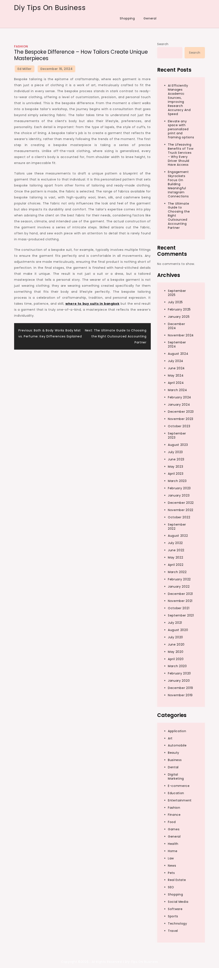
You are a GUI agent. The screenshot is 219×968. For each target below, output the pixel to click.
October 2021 (178, 608)
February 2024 (179, 397)
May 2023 (175, 466)
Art (170, 738)
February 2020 (179, 673)
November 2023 (180, 419)
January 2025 (178, 317)
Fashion (21, 46)
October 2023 (179, 426)
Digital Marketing (176, 776)
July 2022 (175, 543)
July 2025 (175, 302)
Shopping (127, 18)
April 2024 (176, 383)
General (150, 18)
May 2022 (175, 557)
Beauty (173, 753)
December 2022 (181, 503)
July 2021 (175, 623)
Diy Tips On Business (50, 7)
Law (171, 858)
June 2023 (176, 459)
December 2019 (180, 688)
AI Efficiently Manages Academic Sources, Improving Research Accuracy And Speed (179, 99)
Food (172, 822)
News (172, 865)
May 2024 (176, 375)
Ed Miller (24, 69)
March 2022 (177, 572)
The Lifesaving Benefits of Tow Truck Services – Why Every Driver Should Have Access (181, 154)
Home (173, 851)
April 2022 (175, 565)
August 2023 (178, 445)
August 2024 (178, 354)
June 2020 (176, 644)
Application (177, 731)
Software (175, 909)
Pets (171, 873)
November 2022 (180, 510)
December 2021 (180, 594)
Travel (173, 931)
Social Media (178, 902)
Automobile (177, 745)
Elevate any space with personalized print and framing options (181, 129)
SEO (171, 887)
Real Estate (177, 880)
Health (173, 844)
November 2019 (180, 695)
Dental (173, 767)
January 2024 (179, 404)
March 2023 (177, 481)
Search (163, 44)
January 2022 (178, 586)
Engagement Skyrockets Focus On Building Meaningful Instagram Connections (178, 184)
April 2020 (176, 659)
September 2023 (177, 435)
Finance (174, 815)
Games (174, 829)
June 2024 (176, 368)
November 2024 (181, 335)
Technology (177, 923)
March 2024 (177, 390)
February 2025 (179, 309)
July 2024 (175, 361)
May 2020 (175, 652)
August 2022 (178, 536)
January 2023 (178, 495)
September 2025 (177, 293)
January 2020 (179, 680)
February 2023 (179, 488)
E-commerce (179, 786)
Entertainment (180, 800)
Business (175, 760)
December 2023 (181, 411)
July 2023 (175, 452)
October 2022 (179, 517)
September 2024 (177, 344)
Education (176, 793)
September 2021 (181, 615)
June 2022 (176, 550)
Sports (173, 916)
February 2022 (179, 579)
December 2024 (176, 326)
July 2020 (175, 637)
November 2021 (180, 601)
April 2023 (175, 473)
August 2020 (178, 630)
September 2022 (177, 526)
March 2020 (177, 666)
